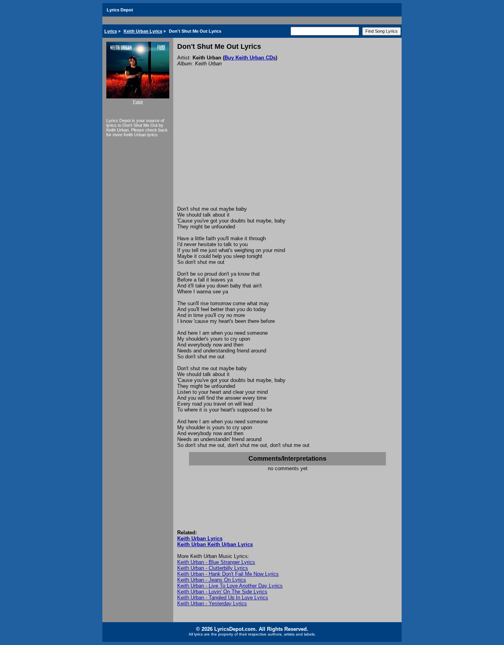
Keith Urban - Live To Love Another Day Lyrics (230, 586)
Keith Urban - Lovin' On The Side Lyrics (222, 592)
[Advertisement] (287, 147)
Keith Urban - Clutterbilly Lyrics (212, 568)
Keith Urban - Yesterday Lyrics (212, 603)
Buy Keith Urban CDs (250, 58)
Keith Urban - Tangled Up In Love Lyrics (222, 598)
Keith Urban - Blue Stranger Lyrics (216, 562)
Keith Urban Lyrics (143, 31)
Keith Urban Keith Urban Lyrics (215, 544)
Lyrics (110, 31)
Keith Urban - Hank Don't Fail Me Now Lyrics (228, 574)
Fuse (138, 101)
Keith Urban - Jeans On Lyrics (211, 580)
